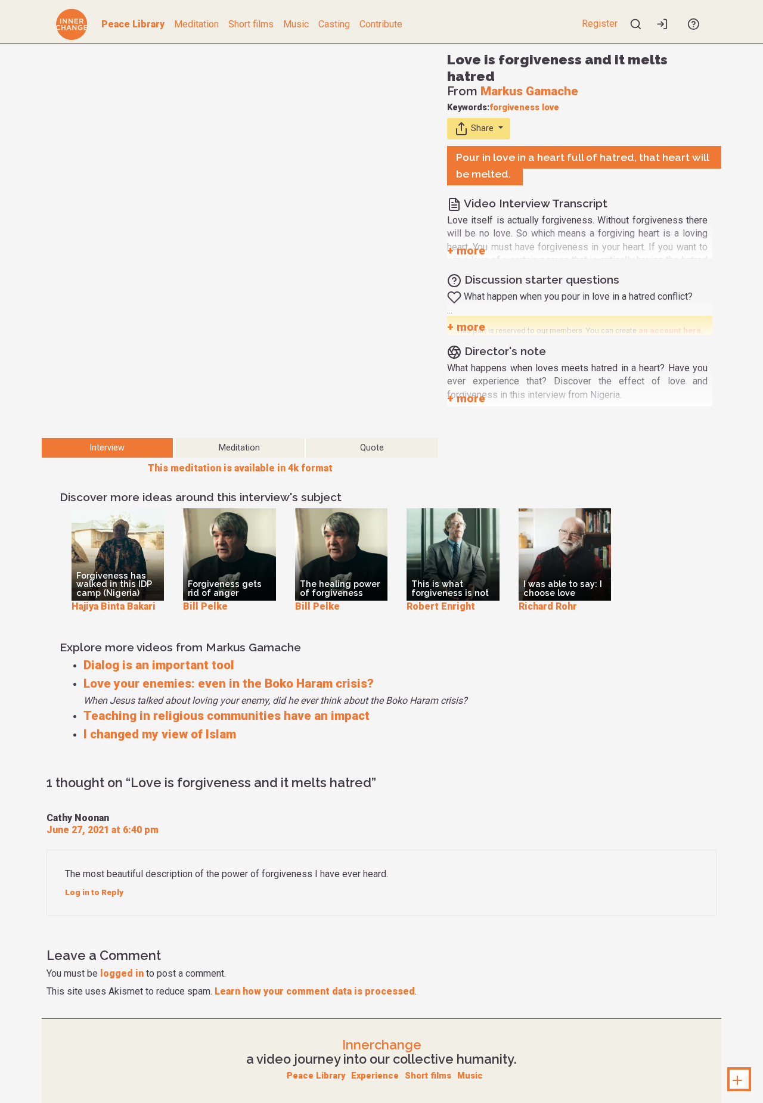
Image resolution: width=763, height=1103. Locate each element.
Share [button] (482, 128)
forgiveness (514, 107)
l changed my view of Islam (159, 734)
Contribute (380, 24)
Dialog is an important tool (158, 665)
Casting (334, 24)
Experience (375, 1076)
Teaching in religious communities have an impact (226, 716)
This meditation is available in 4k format (240, 468)
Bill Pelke (205, 606)
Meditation (196, 24)
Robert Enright (441, 606)
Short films (251, 24)
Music (296, 24)
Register (600, 23)
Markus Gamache (529, 91)
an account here (669, 330)
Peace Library (133, 24)
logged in (122, 973)
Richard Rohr (548, 606)
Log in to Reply (94, 892)
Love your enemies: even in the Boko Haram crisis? (228, 683)
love (550, 107)
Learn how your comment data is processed (315, 991)
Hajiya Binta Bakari (114, 606)
